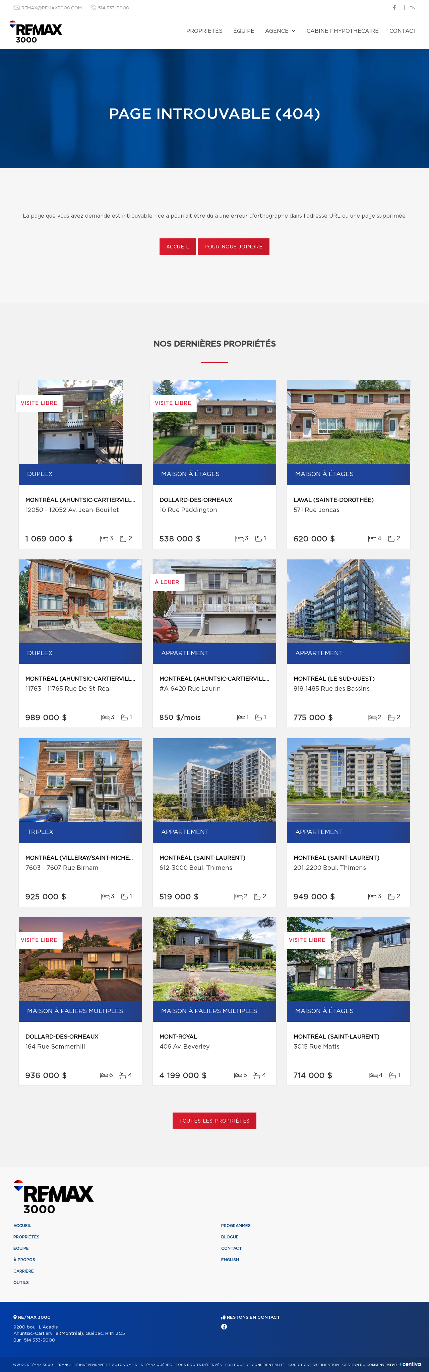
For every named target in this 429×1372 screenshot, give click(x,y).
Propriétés (204, 31)
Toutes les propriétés (214, 1121)
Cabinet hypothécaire (343, 31)
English (230, 1260)
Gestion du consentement (369, 1365)
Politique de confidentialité (255, 1365)
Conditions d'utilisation (313, 1365)
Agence (277, 31)
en (413, 8)
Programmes (236, 1226)
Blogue (230, 1237)
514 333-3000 (113, 8)
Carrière (23, 1271)
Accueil (177, 247)
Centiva (410, 1364)
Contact (403, 31)
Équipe (243, 31)
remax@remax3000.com (51, 8)
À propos (24, 1260)
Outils (21, 1283)
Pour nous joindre (233, 247)
